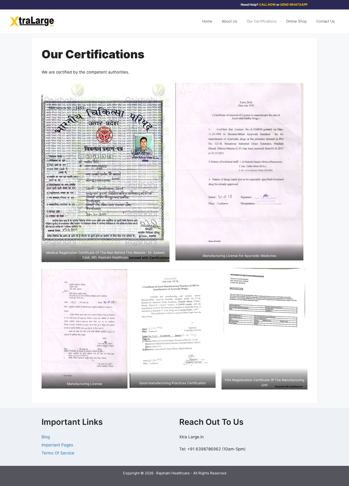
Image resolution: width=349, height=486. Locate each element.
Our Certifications (262, 21)
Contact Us (325, 21)
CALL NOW (267, 4)
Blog (46, 437)
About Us (229, 21)
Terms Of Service (58, 453)
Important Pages (57, 445)
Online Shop (296, 21)
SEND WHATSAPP (293, 4)
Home (207, 21)
